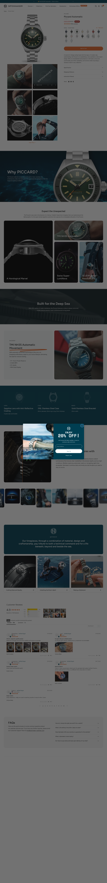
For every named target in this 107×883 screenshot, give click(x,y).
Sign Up (69, 451)
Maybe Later (69, 455)
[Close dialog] (82, 425)
